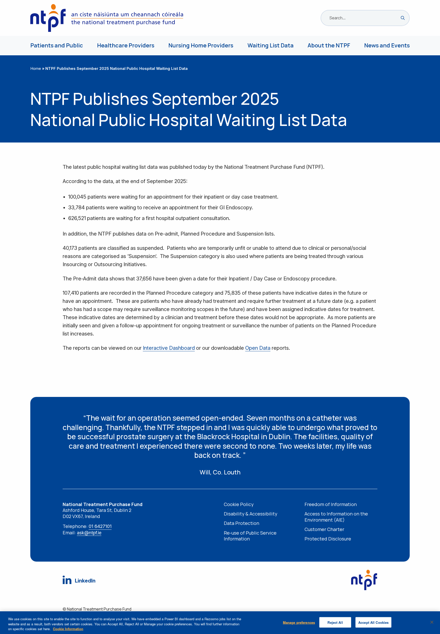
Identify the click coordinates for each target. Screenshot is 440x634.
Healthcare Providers (125, 45)
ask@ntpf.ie (89, 532)
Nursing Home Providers (200, 45)
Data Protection (241, 523)
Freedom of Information (331, 504)
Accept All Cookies (373, 622)
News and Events (387, 45)
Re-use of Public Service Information (250, 536)
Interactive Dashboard (169, 348)
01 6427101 (100, 526)
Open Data (257, 348)
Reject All (335, 622)
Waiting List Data (271, 45)
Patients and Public (56, 45)
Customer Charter (324, 529)
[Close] (431, 622)
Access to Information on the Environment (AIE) (336, 517)
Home (35, 68)
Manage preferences (299, 622)
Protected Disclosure (328, 539)
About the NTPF (329, 45)
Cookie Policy (239, 504)
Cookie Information (68, 628)
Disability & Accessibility (250, 514)
